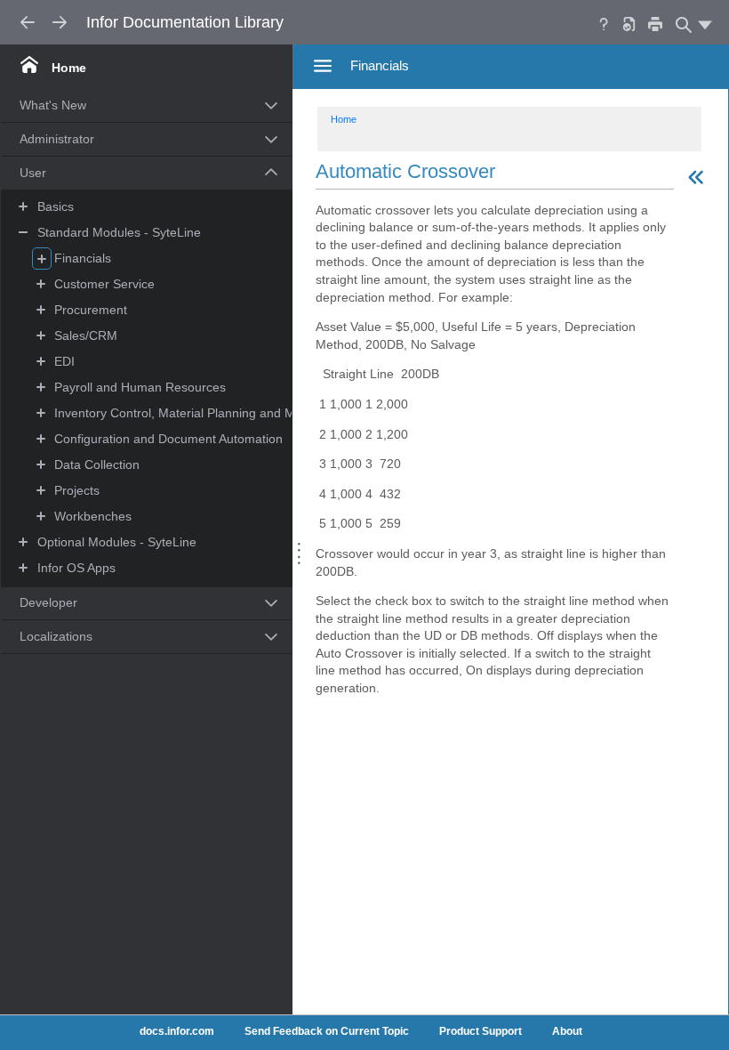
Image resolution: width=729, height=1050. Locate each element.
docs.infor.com (177, 1031)
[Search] (682, 24)
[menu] (705, 24)
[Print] (655, 23)
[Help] (603, 23)
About (567, 1031)
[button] (126, 106)
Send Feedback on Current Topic (326, 1031)
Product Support (480, 1031)
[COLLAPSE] (24, 233)
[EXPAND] (24, 542)
